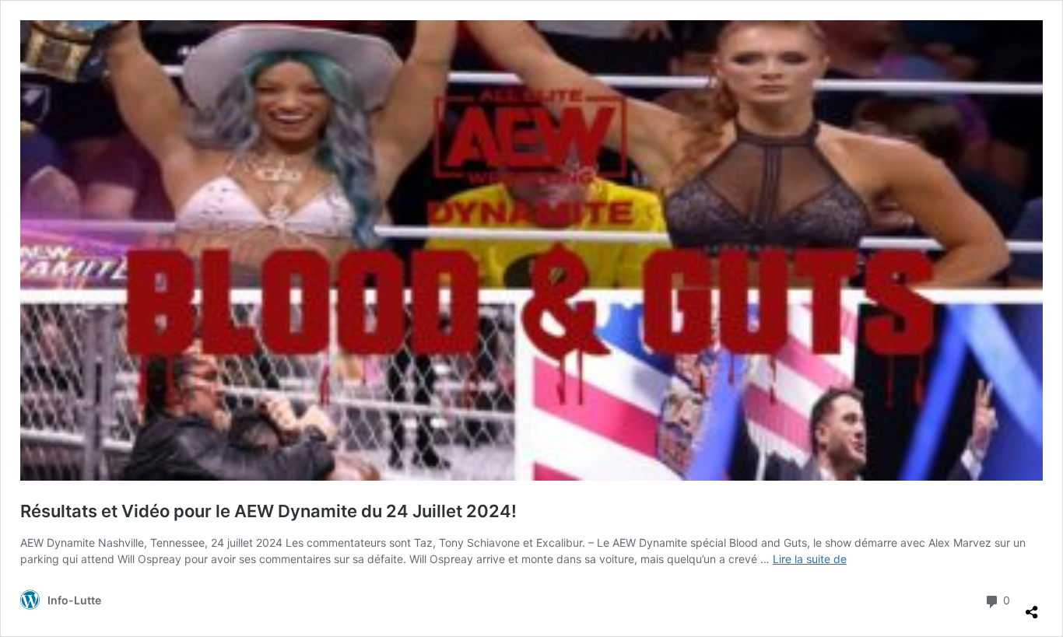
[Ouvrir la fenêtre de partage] (1032, 606)
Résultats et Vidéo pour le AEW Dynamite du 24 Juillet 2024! (268, 511)
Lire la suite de (810, 558)
